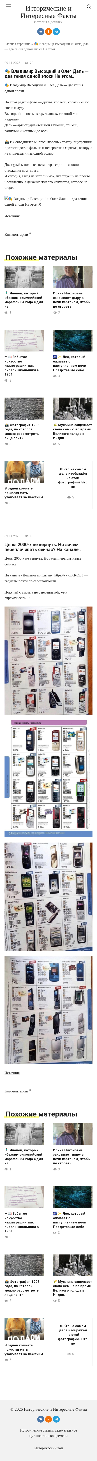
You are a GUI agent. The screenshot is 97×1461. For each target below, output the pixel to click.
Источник (12, 216)
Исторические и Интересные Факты (48, 11)
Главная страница (17, 44)
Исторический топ (48, 1448)
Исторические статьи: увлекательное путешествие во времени (48, 1433)
